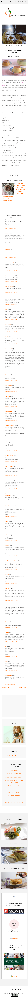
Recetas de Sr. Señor (14, 785)
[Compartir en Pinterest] (15, 175)
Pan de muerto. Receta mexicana (20, 191)
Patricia (7, 622)
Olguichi (7, 535)
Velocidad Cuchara (14, 799)
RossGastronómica (13, 792)
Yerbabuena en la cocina (14, 802)
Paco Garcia (8, 675)
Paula (6, 233)
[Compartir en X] (13, 175)
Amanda (7, 218)
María (7, 336)
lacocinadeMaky (9, 262)
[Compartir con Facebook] (11, 175)
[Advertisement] (8, 705)
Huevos (17, 57)
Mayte (7, 574)
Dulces (10, 57)
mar (6, 309)
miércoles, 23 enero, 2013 (11, 600)
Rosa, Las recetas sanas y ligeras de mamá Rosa (15, 494)
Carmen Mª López (10, 276)
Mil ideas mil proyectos (14, 777)
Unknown (7, 375)
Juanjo (7, 632)
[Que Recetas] (14, 938)
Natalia (7, 545)
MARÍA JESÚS (9, 455)
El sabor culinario (14, 774)
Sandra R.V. (8, 349)
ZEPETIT (7, 250)
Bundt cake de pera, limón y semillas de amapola (8, 199)
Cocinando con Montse (11, 561)
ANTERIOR (22, 687)
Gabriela (7, 396)
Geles (6, 521)
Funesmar (8, 324)
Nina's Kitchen (9, 411)
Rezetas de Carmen (14, 789)
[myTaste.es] (14, 976)
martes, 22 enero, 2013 (11, 271)
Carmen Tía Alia (9, 425)
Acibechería (14, 770)
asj (6, 646)
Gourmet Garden (19, 128)
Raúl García (8, 385)
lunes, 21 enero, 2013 (10, 228)
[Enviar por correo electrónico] (17, 175)
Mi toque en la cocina (11, 297)
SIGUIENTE (5, 687)
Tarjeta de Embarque (14, 795)
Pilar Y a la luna (9, 506)
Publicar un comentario (9, 684)
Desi (6, 661)
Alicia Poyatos (9, 466)
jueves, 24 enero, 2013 (11, 670)
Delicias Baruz (9, 286)
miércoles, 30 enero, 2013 (11, 681)
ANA (6, 442)
